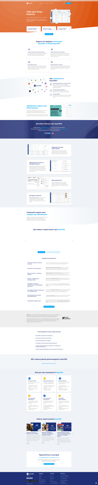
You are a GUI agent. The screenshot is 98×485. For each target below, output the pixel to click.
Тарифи (40, 476)
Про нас (40, 475)
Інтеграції (51, 3)
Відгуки (40, 478)
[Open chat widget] (96, 483)
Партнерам (52, 478)
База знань (52, 476)
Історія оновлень (41, 483)
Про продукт (41, 3)
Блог (51, 475)
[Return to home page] (29, 3)
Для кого (46, 3)
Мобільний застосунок (42, 481)
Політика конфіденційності (54, 483)
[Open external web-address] (29, 481)
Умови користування (53, 481)
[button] (64, 3)
